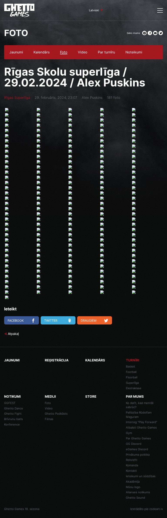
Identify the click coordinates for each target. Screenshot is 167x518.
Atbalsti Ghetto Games (141, 427)
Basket (130, 366)
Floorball (131, 377)
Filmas (49, 419)
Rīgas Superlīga (17, 97)
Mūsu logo (133, 487)
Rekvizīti (131, 460)
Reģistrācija (56, 360)
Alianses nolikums (138, 492)
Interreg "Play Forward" (141, 422)
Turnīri (132, 360)
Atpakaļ (13, 334)
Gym (129, 433)
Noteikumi (133, 52)
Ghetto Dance (13, 408)
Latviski (94, 10)
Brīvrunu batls (13, 419)
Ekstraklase (133, 388)
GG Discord (133, 443)
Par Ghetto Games (138, 438)
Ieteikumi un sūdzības (140, 476)
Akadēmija (133, 481)
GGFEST (9, 403)
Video (82, 52)
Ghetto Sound (135, 497)
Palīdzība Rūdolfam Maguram (139, 415)
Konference (12, 424)
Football (131, 372)
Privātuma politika (138, 454)
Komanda (132, 465)
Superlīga (132, 382)
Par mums (135, 396)
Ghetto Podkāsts (56, 413)
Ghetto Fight (13, 413)
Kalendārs (41, 52)
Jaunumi (16, 52)
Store (90, 396)
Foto (63, 52)
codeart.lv (156, 509)
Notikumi (12, 396)
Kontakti (131, 470)
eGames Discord (137, 449)
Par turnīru (106, 52)
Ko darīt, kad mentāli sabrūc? (140, 405)
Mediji (50, 396)
